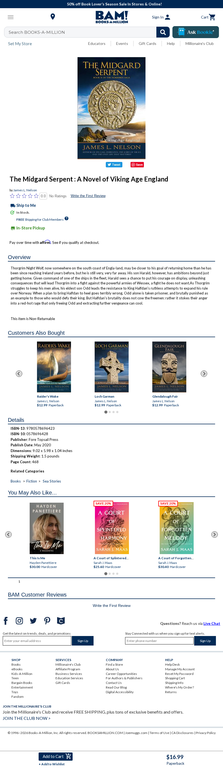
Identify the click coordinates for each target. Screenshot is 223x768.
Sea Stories (52, 481)
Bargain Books (21, 683)
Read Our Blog (116, 687)
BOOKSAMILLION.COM (105, 733)
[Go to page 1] (105, 411)
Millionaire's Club (199, 43)
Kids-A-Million (21, 674)
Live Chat (211, 623)
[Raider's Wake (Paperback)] (54, 367)
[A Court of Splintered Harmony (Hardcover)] (112, 528)
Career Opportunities (121, 674)
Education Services (69, 678)
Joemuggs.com (136, 733)
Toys (14, 692)
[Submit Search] (163, 32)
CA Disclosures (182, 733)
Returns (171, 692)
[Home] (111, 17)
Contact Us (114, 683)
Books (16, 481)
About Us (112, 669)
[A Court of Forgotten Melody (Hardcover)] (177, 528)
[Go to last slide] (19, 373)
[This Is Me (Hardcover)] (47, 528)
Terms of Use (159, 733)
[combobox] (90, 32)
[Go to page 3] (113, 412)
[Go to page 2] (110, 412)
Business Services (68, 674)
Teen (15, 678)
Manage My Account (180, 669)
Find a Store (114, 664)
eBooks (17, 669)
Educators (97, 43)
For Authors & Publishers (124, 678)
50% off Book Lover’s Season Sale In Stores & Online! (114, 4)
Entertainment (22, 687)
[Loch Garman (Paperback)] (112, 367)
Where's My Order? (179, 687)
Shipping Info (174, 683)
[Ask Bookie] (195, 32)
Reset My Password (179, 674)
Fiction (31, 481)
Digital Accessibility (120, 692)
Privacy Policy (206, 733)
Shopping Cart (175, 678)
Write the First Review (88, 196)
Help (171, 43)
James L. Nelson (25, 190)
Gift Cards (147, 43)
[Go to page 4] (117, 412)
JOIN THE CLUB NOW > (27, 718)
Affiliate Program (67, 669)
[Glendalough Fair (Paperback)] (169, 367)
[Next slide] (204, 373)
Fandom (17, 697)
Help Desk (172, 664)
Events (122, 43)
